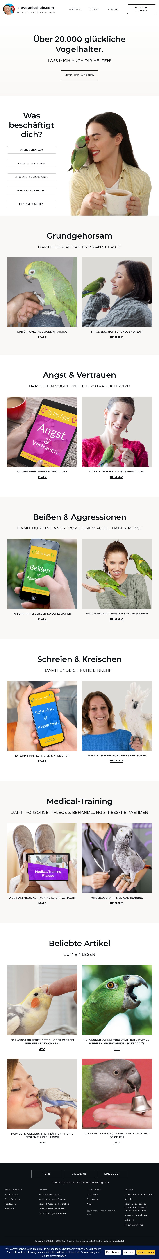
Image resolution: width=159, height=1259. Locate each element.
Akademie (9, 1209)
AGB (89, 1204)
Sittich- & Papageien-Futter (51, 1209)
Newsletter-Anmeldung (136, 1215)
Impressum (92, 1194)
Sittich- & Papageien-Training (52, 1199)
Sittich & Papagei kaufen (50, 1194)
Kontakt (128, 1199)
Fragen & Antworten (134, 1225)
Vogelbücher (10, 1204)
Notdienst (129, 1220)
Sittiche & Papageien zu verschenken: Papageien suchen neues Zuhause (136, 1207)
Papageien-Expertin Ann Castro (139, 1194)
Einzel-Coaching (12, 1199)
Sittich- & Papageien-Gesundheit (54, 1204)
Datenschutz (93, 1199)
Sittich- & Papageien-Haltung (52, 1213)
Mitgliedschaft (11, 1194)
